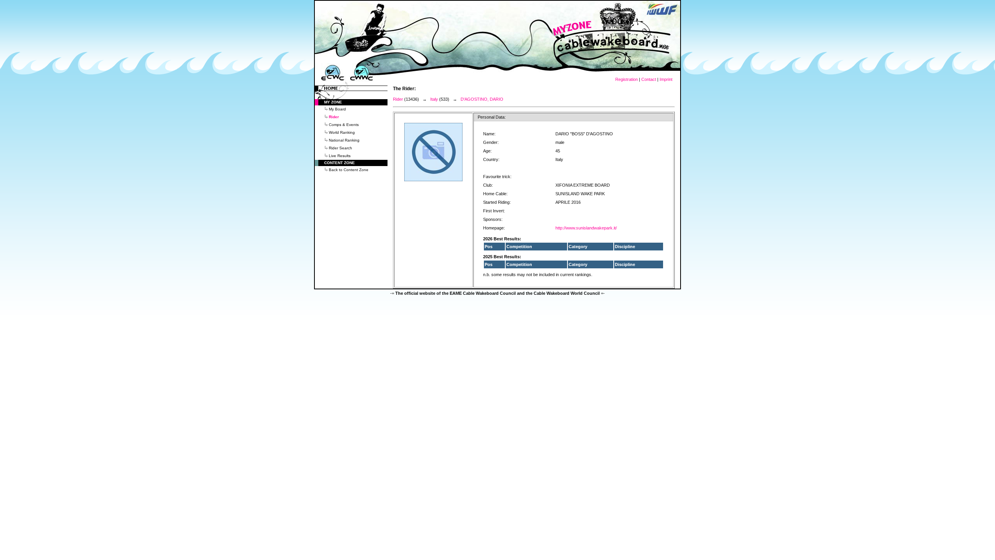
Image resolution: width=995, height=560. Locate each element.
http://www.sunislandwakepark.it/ (586, 228)
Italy (434, 99)
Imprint (666, 79)
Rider (398, 99)
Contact (648, 79)
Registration (626, 79)
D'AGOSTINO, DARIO (482, 99)
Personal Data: (492, 117)
